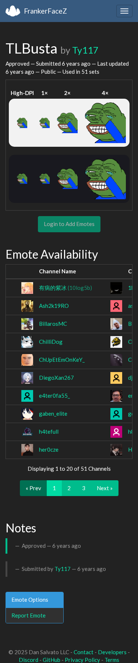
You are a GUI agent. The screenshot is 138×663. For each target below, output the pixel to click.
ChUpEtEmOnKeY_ (62, 359)
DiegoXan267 (56, 377)
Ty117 (85, 49)
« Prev (33, 488)
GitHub (51, 659)
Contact (83, 652)
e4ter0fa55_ (54, 395)
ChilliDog (51, 341)
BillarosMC (53, 323)
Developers (112, 652)
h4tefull (49, 431)
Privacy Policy (82, 659)
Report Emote (28, 615)
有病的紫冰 (65, 287)
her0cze (49, 449)
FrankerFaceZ (45, 11)
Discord (28, 659)
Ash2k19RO (54, 305)
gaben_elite (53, 413)
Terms (112, 659)
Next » (105, 488)
